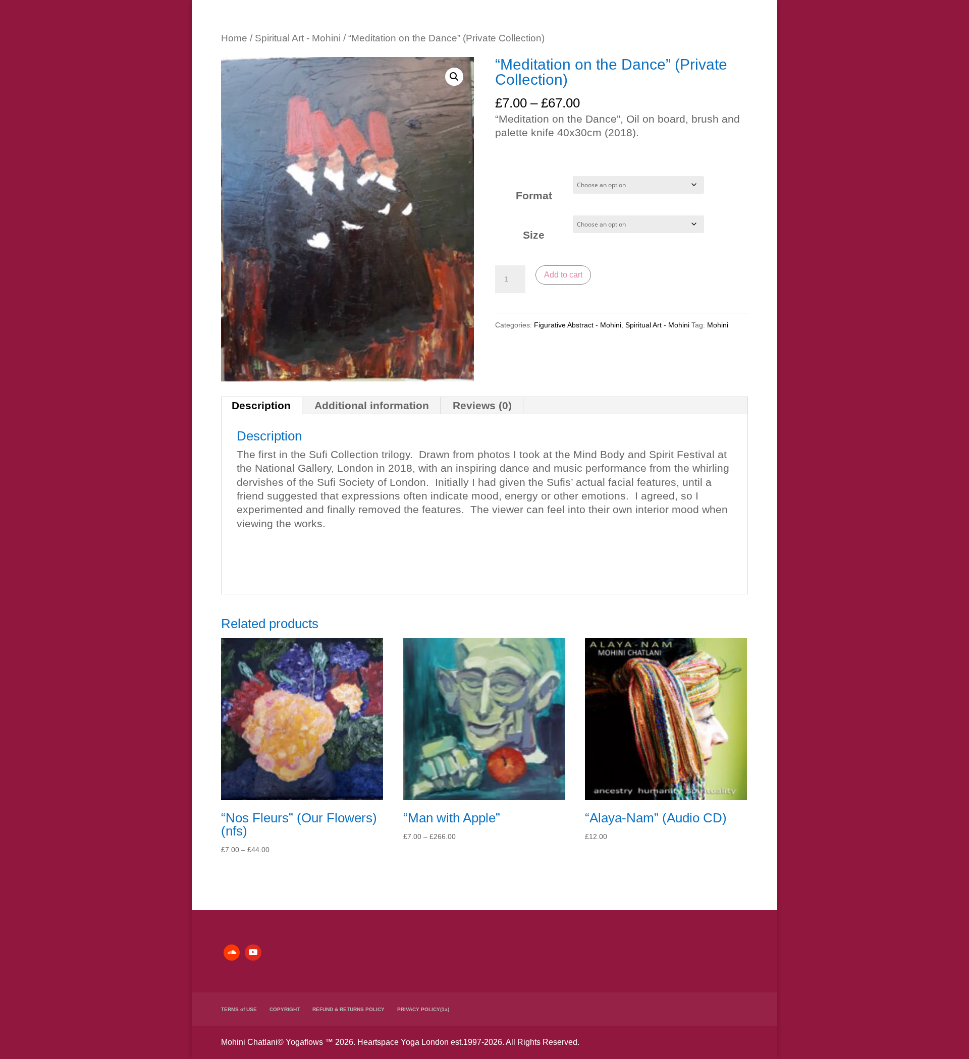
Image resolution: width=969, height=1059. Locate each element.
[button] (454, 77)
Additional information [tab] (371, 405)
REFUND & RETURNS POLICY (348, 1009)
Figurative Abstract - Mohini (577, 325)
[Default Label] (231, 952)
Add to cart (563, 274)
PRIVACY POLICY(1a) (423, 1009)
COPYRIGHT (285, 1009)
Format (534, 195)
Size (534, 235)
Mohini (717, 325)
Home (234, 38)
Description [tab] (261, 405)
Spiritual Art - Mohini (298, 38)
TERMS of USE (239, 1009)
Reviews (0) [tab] (482, 405)
